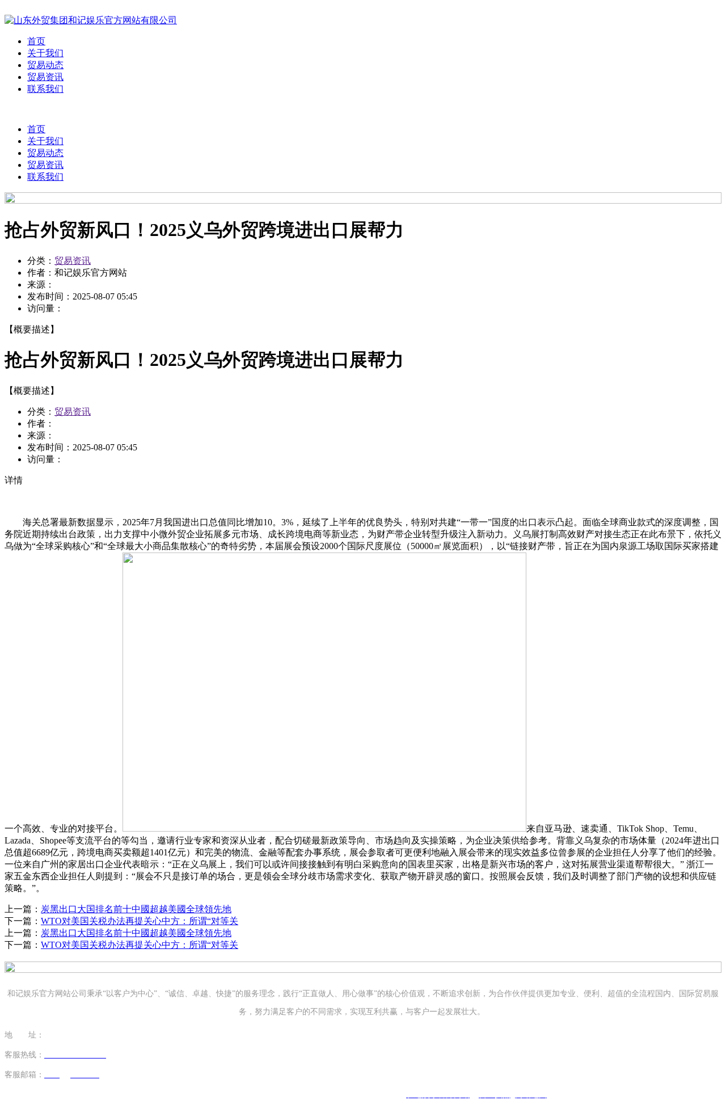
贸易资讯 (45, 77)
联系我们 (45, 89)
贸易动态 (45, 65)
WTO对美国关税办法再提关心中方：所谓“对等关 (139, 921)
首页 (36, 41)
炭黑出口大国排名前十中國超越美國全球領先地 (136, 909)
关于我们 (45, 53)
